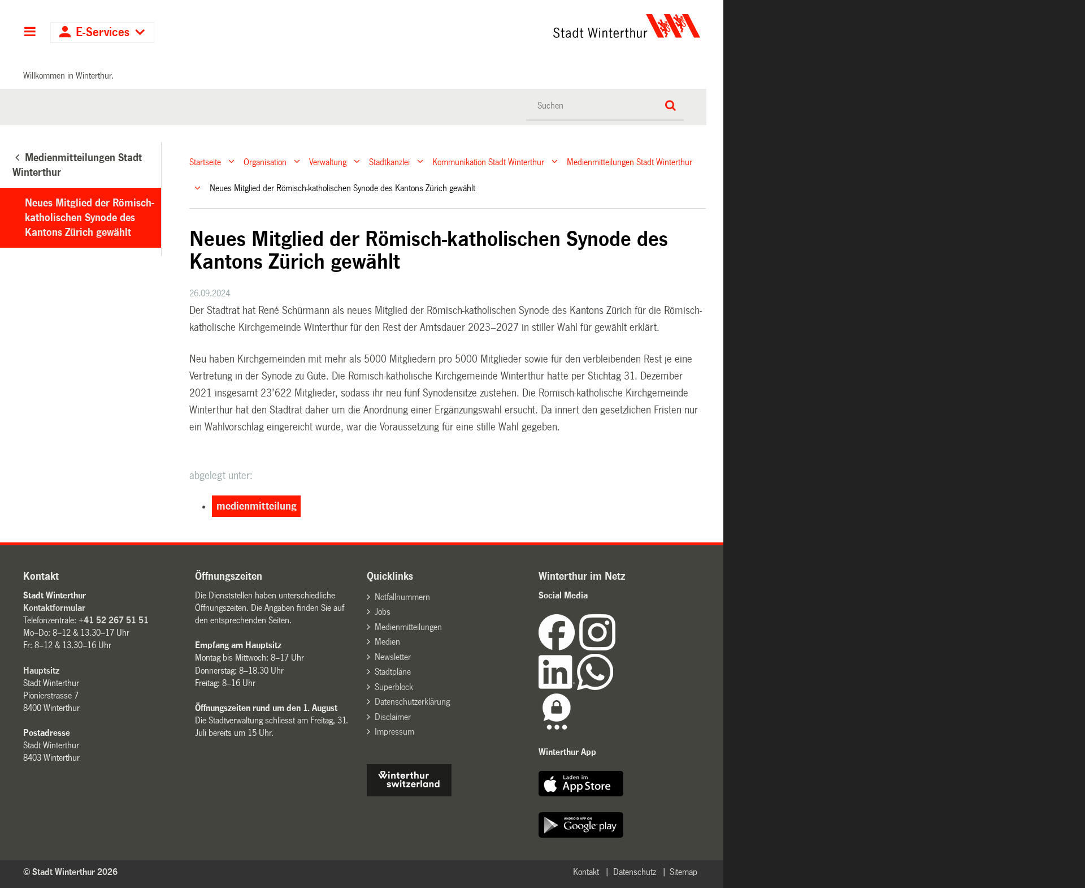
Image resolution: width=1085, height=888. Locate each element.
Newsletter (393, 657)
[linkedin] (558, 687)
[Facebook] (559, 647)
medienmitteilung (256, 506)
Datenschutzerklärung (412, 701)
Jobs (382, 612)
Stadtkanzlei (389, 161)
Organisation (265, 161)
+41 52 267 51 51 (114, 620)
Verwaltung (327, 161)
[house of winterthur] (409, 793)
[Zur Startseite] (521, 26)
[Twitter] (616, 647)
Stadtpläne (393, 671)
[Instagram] (597, 647)
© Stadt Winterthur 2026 (70, 872)
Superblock (394, 687)
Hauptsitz (41, 670)
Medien (387, 641)
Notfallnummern (402, 597)
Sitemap (683, 872)
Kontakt (586, 872)
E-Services (102, 32)
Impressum (394, 731)
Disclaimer (393, 717)
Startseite (205, 161)
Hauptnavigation (29, 33)
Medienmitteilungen (408, 627)
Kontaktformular (54, 608)
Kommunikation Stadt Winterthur (488, 161)
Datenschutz (634, 872)
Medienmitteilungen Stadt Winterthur (629, 161)
